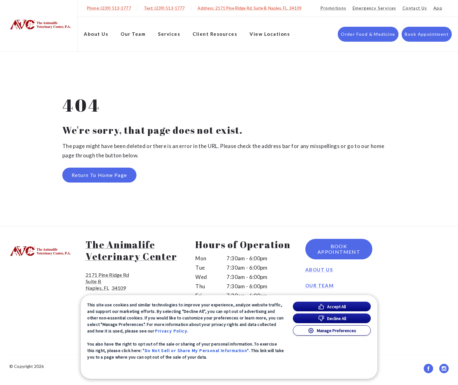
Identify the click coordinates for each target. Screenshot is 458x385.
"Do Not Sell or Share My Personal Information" (196, 350)
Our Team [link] (133, 34)
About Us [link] (319, 269)
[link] (40, 24)
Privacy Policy (171, 331)
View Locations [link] (270, 34)
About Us (96, 34)
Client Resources (215, 34)
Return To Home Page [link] (99, 175)
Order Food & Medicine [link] (368, 34)
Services (169, 34)
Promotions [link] (333, 8)
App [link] (437, 8)
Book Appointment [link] (427, 34)
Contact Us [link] (415, 8)
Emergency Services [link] (374, 8)
